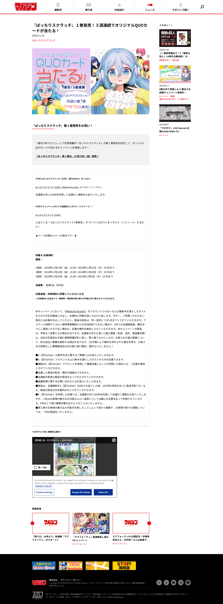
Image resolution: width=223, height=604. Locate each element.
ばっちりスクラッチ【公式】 (48, 214)
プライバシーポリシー (70, 579)
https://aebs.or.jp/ (116, 596)
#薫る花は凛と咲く (167, 99)
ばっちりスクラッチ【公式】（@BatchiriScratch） (57, 187)
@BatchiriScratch (75, 311)
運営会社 (53, 579)
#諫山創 (175, 60)
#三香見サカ (183, 99)
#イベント (163, 96)
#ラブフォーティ (79, 544)
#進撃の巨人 (164, 60)
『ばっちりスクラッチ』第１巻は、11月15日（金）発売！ (67, 156)
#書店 (172, 96)
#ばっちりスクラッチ (44, 40)
